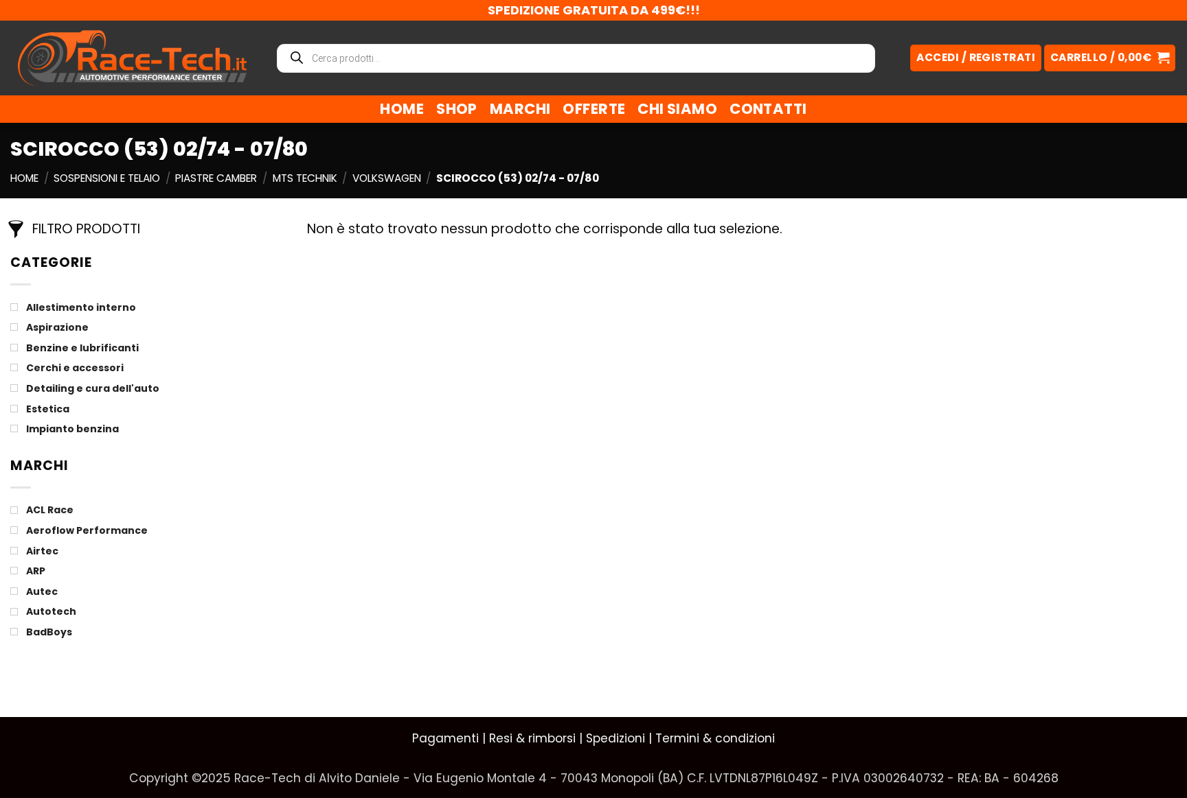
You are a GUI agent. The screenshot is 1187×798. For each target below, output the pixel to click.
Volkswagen (386, 178)
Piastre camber (216, 178)
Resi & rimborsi (532, 738)
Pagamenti (445, 738)
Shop (456, 109)
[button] (1109, 58)
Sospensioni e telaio (107, 178)
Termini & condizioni (715, 738)
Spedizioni (615, 738)
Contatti (768, 109)
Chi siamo (677, 109)
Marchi (520, 109)
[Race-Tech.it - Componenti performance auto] (132, 58)
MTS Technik (305, 178)
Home (402, 109)
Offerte (594, 109)
